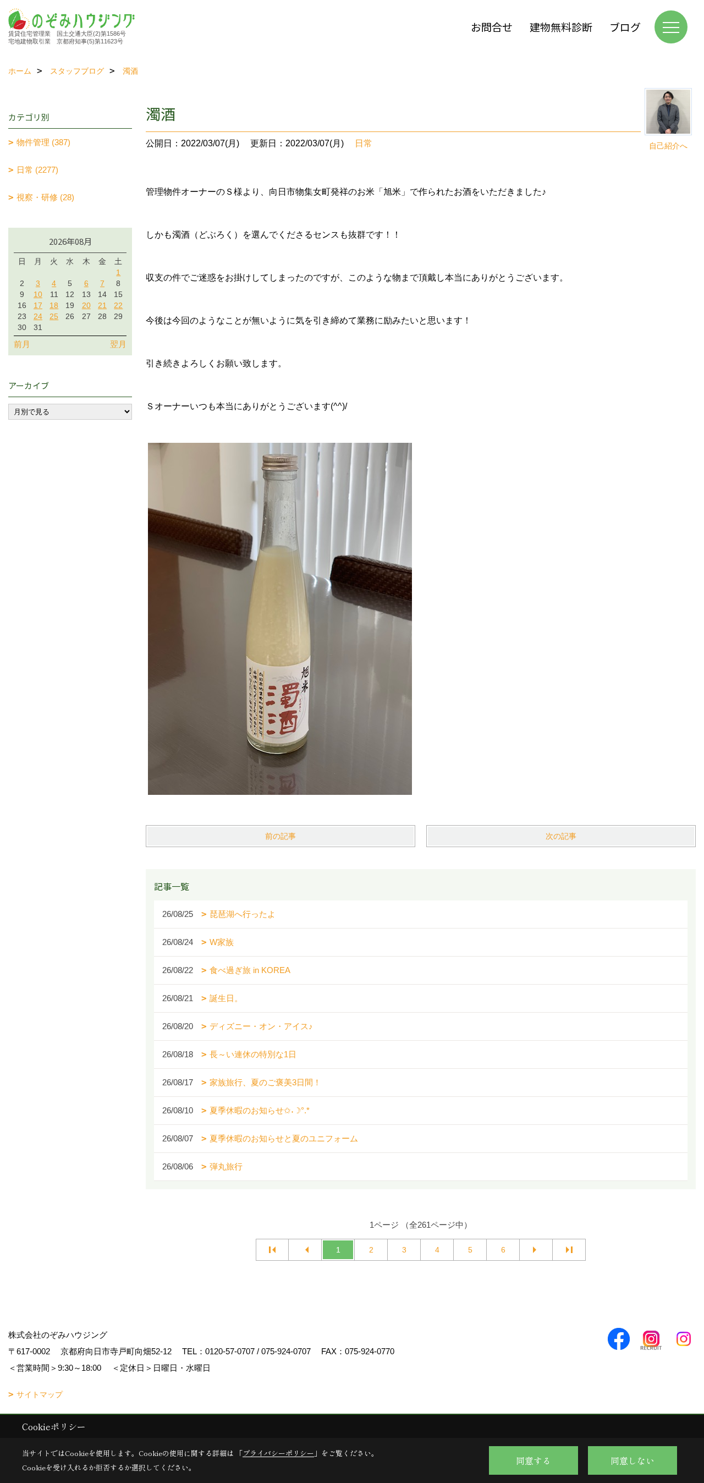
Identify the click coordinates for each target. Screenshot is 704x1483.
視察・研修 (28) (45, 197)
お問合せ (492, 26)
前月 (22, 344)
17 (38, 305)
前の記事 (280, 836)
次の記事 (561, 836)
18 (54, 305)
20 (86, 305)
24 (38, 316)
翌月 (118, 344)
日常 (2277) (37, 169)
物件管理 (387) (43, 142)
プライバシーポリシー (278, 1453)
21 (102, 305)
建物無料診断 (561, 26)
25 (54, 316)
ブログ (625, 26)
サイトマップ (39, 1394)
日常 (363, 143)
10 (38, 294)
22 (118, 305)
